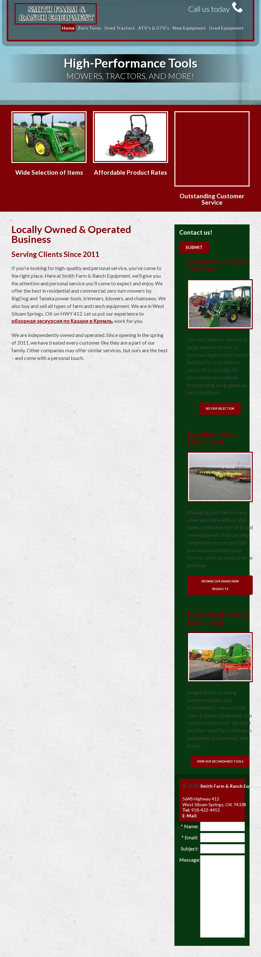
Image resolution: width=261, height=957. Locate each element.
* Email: (189, 837)
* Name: (190, 826)
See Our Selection (220, 408)
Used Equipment (226, 28)
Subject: (190, 848)
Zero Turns (89, 28)
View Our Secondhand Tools (220, 761)
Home (68, 28)
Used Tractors (119, 28)
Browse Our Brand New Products (220, 585)
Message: (189, 860)
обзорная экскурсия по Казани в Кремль (62, 321)
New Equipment (189, 28)
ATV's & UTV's (153, 28)
